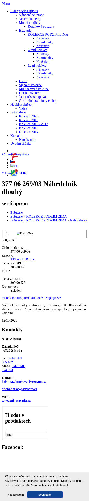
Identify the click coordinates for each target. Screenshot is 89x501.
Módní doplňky (29, 22)
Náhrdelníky (44, 42)
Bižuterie (25, 30)
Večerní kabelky (30, 19)
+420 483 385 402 (12, 360)
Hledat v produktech (18, 418)
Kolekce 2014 (28, 132)
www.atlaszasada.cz (16, 400)
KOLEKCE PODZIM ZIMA (48, 34)
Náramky (42, 38)
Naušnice (42, 61)
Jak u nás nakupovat (33, 97)
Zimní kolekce (37, 50)
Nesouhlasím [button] (16, 494)
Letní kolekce (37, 65)
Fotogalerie (18, 112)
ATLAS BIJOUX (22, 259)
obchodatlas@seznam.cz (19, 389)
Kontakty (16, 135)
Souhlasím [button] (44, 494)
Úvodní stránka (20, 143)
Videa (23, 108)
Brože (23, 81)
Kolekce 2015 (28, 128)
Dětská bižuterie (30, 93)
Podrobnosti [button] (60, 485)
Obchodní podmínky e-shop (38, 100)
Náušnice (42, 46)
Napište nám (27, 139)
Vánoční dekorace (31, 15)
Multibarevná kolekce (34, 89)
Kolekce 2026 (28, 116)
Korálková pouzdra (41, 26)
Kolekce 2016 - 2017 (33, 124)
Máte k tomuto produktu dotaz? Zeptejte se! (31, 298)
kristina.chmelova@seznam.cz (24, 381)
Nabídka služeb (21, 104)
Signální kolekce (30, 85)
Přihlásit (7, 154)
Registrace (22, 154)
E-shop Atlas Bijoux (24, 11)
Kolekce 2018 (28, 120)
